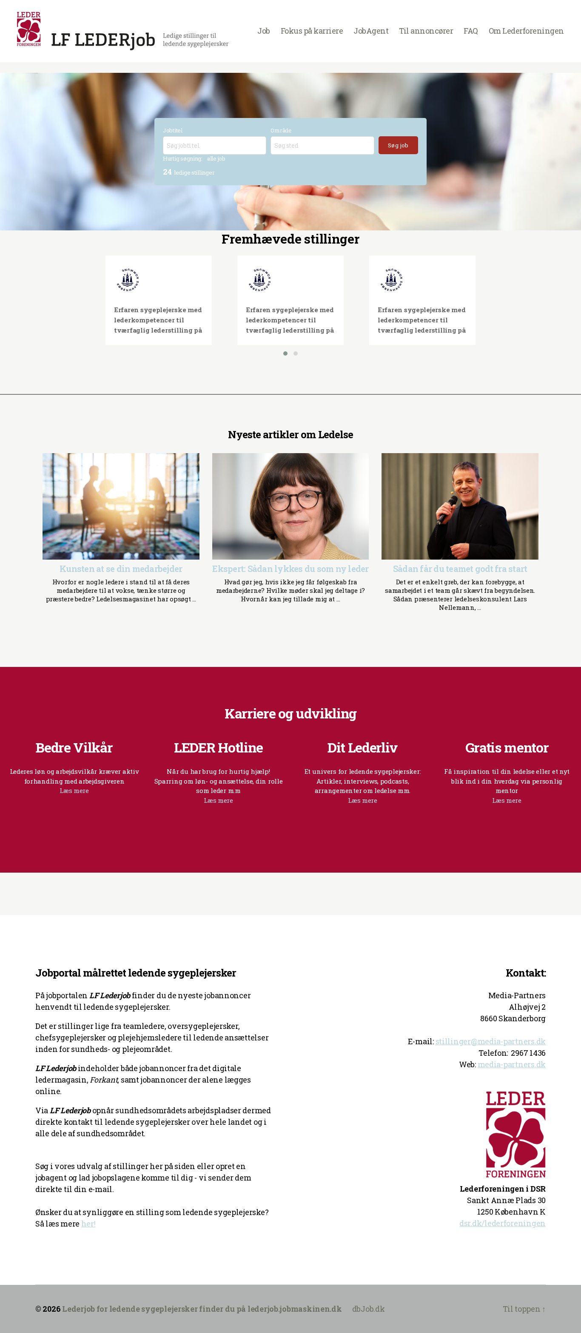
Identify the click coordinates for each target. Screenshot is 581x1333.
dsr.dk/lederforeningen (502, 1223)
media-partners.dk (512, 1064)
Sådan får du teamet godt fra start (460, 568)
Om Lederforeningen (526, 31)
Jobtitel (172, 130)
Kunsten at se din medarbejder (121, 568)
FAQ (471, 31)
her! (88, 1223)
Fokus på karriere (312, 31)
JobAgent (370, 31)
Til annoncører (426, 31)
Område (281, 130)
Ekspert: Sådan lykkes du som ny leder (290, 568)
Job (263, 31)
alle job (216, 158)
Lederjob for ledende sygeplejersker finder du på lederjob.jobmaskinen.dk (202, 1309)
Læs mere (74, 790)
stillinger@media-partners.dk (491, 1041)
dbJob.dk (368, 1309)
